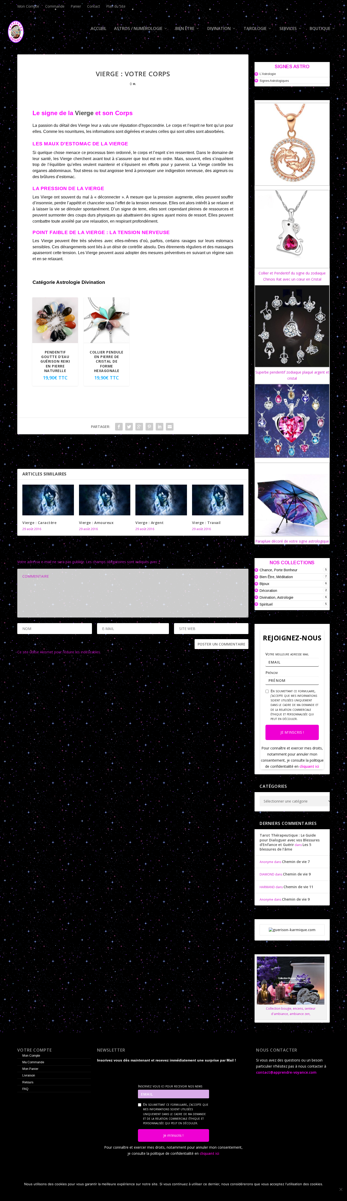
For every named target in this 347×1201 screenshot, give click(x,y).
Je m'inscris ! (292, 732)
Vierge (84, 113)
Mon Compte (28, 6)
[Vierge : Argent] (161, 500)
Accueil (98, 28)
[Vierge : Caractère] (48, 500)
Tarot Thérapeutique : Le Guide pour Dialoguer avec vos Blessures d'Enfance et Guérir (290, 840)
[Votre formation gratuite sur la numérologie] (292, 929)
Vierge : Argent (149, 522)
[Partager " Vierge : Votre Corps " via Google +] (139, 427)
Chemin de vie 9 (297, 874)
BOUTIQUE (320, 28)
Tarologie (255, 28)
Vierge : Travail (206, 522)
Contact (93, 6)
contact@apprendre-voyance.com (286, 1072)
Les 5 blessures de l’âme (285, 847)
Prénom (271, 672)
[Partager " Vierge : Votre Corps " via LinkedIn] (159, 427)
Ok (130, 1193)
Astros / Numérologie (138, 28)
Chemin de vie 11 (298, 886)
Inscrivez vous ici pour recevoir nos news (170, 1086)
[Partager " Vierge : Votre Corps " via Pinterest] (149, 427)
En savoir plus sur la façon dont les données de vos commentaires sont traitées (167, 652)
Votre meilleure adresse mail (287, 654)
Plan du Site (115, 6)
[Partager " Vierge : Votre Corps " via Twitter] (129, 427)
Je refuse (150, 1193)
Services (288, 28)
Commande (55, 6)
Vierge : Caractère (39, 522)
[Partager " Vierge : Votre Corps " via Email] (170, 427)
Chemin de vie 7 (296, 861)
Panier (76, 6)
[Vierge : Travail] (218, 500)
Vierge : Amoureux (96, 522)
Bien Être (184, 28)
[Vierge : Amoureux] (105, 500)
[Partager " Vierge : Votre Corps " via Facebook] (119, 427)
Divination (219, 28)
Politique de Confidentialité (195, 1193)
